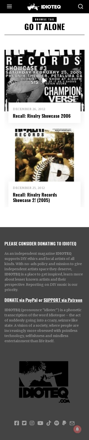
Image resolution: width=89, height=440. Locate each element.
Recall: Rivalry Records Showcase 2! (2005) (35, 197)
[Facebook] (16, 423)
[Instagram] (31, 423)
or (41, 300)
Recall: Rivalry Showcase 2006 (42, 115)
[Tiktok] (48, 423)
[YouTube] (40, 423)
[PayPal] (64, 423)
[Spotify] (56, 423)
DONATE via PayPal (21, 300)
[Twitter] (24, 423)
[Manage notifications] (77, 429)
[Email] (72, 423)
